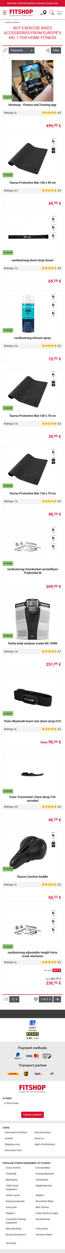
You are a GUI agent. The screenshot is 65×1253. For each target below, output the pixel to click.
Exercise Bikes (13, 22)
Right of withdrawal (44, 1144)
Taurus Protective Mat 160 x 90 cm (32, 182)
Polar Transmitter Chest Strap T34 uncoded (33, 798)
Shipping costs (12, 1144)
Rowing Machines (45, 1173)
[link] (17, 1056)
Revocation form (13, 1150)
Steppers (10, 1213)
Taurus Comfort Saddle (32, 876)
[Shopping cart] (60, 13)
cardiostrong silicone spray (32, 338)
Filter (56, 50)
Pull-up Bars (42, 1228)
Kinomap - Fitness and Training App (32, 105)
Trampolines (42, 1179)
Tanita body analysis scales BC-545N (32, 643)
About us (39, 1138)
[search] (51, 13)
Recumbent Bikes (45, 1201)
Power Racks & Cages (47, 1213)
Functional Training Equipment (16, 1221)
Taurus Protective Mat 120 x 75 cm (32, 493)
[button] (57, 999)
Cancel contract (32, 1114)
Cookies (9, 1138)
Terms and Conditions (16, 1132)
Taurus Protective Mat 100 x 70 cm (32, 415)
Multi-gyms (11, 1179)
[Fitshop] (21, 12)
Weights (40, 1195)
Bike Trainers (42, 1207)
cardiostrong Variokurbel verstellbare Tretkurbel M (32, 571)
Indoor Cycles (13, 1195)
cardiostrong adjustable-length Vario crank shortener (32, 954)
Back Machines (14, 1228)
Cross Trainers (13, 1167)
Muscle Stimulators (16, 1234)
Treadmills (11, 1173)
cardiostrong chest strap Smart (33, 260)
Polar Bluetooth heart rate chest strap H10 (32, 721)
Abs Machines (43, 1219)
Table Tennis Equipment (12, 1187)
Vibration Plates (44, 1234)
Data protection (42, 1132)
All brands (11, 1243)
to (11, 1103)
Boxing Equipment (15, 1201)
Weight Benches (44, 1185)
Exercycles (11, 1207)
